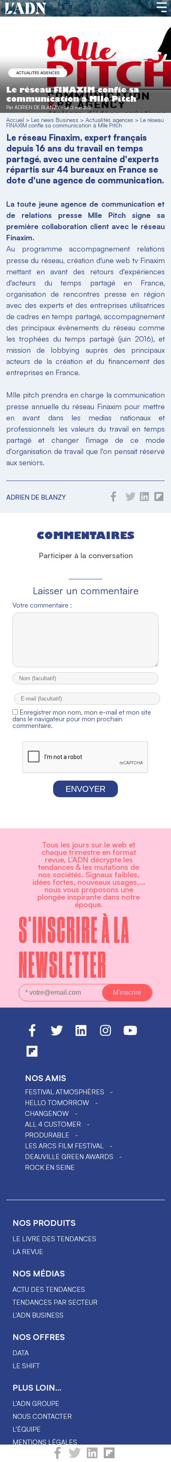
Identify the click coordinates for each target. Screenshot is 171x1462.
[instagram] (105, 1034)
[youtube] (130, 1034)
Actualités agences (37, 72)
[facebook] (57, 1456)
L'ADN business (38, 1315)
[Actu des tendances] (25, 8)
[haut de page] (156, 1451)
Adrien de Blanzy (37, 107)
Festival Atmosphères (64, 1092)
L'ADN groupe (35, 1403)
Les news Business (54, 119)
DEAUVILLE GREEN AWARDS (69, 1156)
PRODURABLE (47, 1135)
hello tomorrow (57, 1102)
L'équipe (26, 1429)
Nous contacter (42, 1416)
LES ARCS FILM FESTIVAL (64, 1146)
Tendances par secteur (55, 1302)
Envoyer (85, 788)
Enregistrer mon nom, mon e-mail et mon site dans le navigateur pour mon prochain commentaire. (81, 719)
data (20, 1353)
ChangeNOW (47, 1113)
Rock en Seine (50, 1167)
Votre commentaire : (42, 605)
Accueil (15, 119)
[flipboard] (109, 1456)
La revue (27, 1251)
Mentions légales (44, 1442)
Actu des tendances (48, 1289)
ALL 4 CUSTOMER (53, 1124)
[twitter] (74, 1456)
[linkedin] (92, 1456)
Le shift (26, 1366)
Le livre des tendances (54, 1239)
